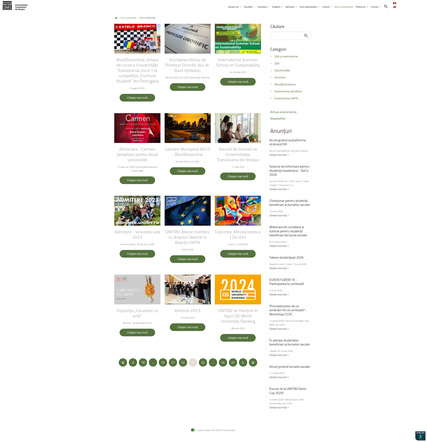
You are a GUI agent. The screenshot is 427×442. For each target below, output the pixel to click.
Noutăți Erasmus (285, 84)
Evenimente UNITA (286, 98)
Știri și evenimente (128, 17)
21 (173, 362)
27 (233, 362)
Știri (277, 63)
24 (203, 362)
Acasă (116, 18)
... (153, 362)
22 (183, 362)
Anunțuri (280, 77)
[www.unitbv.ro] (15, 6)
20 (163, 362)
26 (223, 362)
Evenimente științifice (288, 91)
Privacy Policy (228, 430)
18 (143, 362)
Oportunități (282, 70)
